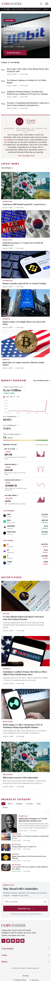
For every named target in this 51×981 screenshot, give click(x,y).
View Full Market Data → (41, 380)
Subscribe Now (25, 908)
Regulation (19, 803)
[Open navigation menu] (46, 3)
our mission (9, 140)
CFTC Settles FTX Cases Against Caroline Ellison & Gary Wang (30, 868)
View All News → (7, 168)
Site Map (25, 976)
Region (39, 803)
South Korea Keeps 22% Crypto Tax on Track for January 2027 (23, 244)
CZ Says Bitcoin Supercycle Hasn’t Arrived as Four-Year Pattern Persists (23, 617)
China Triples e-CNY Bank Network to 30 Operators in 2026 (30, 837)
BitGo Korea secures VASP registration (20, 777)
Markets (10, 803)
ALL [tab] (18, 397)
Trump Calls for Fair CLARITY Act (24, 847)
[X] (3, 941)
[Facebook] (13, 941)
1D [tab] (4, 397)
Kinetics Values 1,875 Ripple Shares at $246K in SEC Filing (24, 323)
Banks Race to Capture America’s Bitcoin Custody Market (23, 363)
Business (5, 807)
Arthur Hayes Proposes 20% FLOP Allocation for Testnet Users (32, 819)
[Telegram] (22, 941)
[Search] (41, 4)
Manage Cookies (20, 980)
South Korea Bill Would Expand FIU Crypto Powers (24, 204)
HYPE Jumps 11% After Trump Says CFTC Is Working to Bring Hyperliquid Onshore (22, 726)
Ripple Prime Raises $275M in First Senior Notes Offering (29, 857)
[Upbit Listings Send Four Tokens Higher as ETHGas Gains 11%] (25, 36)
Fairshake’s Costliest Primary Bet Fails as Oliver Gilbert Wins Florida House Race (25, 673)
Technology (29, 803)
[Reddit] (18, 941)
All (3, 803)
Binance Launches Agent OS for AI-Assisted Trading (24, 283)
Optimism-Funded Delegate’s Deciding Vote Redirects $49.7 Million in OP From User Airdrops (27, 92)
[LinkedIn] (8, 941)
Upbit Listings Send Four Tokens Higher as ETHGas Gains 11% (22, 29)
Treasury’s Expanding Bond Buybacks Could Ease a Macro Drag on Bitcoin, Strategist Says (28, 104)
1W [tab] (8, 397)
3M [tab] (11, 397)
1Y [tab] (14, 397)
